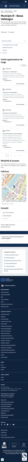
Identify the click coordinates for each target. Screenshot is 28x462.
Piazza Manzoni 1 (8, 80)
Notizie (2, 369)
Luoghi (15, 11)
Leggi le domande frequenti (12, 255)
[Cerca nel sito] (24, 5)
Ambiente (3, 316)
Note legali (3, 413)
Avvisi (2, 365)
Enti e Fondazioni (5, 299)
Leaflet (12, 201)
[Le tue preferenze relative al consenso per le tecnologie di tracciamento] (2, 459)
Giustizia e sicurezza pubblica (7, 338)
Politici (2, 302)
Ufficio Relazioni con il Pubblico (8, 393)
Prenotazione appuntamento (7, 402)
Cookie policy (4, 432)
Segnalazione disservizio (6, 404)
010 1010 (11, 397)
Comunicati (3, 367)
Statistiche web (4, 417)
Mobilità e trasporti (5, 343)
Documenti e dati (4, 306)
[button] (23, 65)
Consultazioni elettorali (6, 328)
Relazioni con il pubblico (6, 347)
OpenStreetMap (18, 201)
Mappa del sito (4, 430)
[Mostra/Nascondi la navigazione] (1, 6)
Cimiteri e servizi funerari (6, 326)
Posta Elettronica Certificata (7, 395)
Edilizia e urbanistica (5, 333)
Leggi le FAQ (3, 400)
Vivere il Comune (8, 11)
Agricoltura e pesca (5, 314)
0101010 (6, 218)
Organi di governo (5, 292)
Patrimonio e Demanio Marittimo (8, 345)
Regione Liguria (4, 1)
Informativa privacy (5, 410)
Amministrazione (4, 319)
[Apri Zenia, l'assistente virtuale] (24, 457)
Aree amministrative (5, 294)
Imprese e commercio (5, 340)
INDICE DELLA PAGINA (6, 41)
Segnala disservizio (10, 266)
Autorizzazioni (4, 323)
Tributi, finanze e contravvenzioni (8, 352)
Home (2, 11)
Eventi (2, 379)
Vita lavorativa (4, 357)
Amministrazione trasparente (7, 408)
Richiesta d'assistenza (6, 406)
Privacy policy (4, 435)
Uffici (2, 297)
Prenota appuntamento (11, 263)
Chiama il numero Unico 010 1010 (13, 260)
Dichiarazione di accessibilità (7, 415)
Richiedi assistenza (10, 257)
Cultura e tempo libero (6, 331)
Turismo (2, 355)
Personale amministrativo (6, 304)
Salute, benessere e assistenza (8, 350)
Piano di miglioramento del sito (8, 437)
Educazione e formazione (6, 335)
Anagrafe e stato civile (6, 321)
